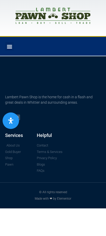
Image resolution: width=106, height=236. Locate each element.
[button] (9, 46)
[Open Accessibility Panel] (11, 120)
